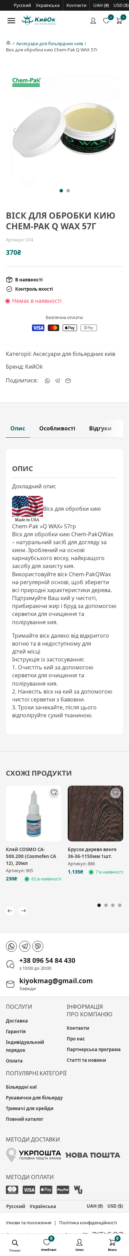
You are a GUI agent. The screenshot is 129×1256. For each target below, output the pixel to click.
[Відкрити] (11, 21)
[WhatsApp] (47, 381)
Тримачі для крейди (29, 1108)
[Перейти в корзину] (119, 20)
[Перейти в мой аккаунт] (93, 20)
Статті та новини (86, 1060)
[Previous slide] (14, 130)
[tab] (61, 190)
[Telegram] (58, 381)
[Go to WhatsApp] (11, 946)
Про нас (76, 1039)
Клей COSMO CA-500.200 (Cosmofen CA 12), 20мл (31, 856)
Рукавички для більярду (34, 1098)
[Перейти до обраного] (106, 20)
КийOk (34, 366)
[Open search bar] (20, 1244)
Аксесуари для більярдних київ (49, 43)
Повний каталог (24, 1119)
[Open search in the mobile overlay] (15, 1244)
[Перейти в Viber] (37, 946)
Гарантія (16, 1031)
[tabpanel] (64, 592)
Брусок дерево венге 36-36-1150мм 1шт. (92, 852)
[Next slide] (114, 130)
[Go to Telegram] (24, 946)
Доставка (17, 1021)
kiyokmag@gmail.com (56, 981)
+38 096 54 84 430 (47, 960)
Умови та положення (28, 1222)
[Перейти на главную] (38, 21)
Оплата (14, 1061)
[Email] (68, 381)
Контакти (76, 5)
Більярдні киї (21, 1087)
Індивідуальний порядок (25, 1046)
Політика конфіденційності (88, 1222)
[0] (119, 20)
